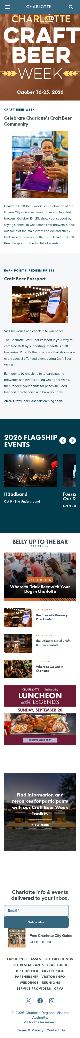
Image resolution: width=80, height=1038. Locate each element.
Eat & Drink (44, 609)
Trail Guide (57, 965)
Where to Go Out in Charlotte (49, 669)
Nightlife (43, 661)
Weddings (29, 983)
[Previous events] (62, 440)
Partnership (26, 977)
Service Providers (34, 989)
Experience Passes (24, 959)
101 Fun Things (58, 959)
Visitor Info (53, 977)
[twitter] (28, 1001)
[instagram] (52, 1001)
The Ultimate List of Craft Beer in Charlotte (53, 643)
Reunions (51, 983)
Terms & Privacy (31, 1030)
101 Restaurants (28, 965)
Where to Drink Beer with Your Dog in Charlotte (40, 589)
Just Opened (27, 971)
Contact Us (56, 1030)
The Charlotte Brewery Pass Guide (52, 617)
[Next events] (72, 440)
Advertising (53, 971)
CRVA (59, 989)
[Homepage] (38, 7)
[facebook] (40, 1001)
